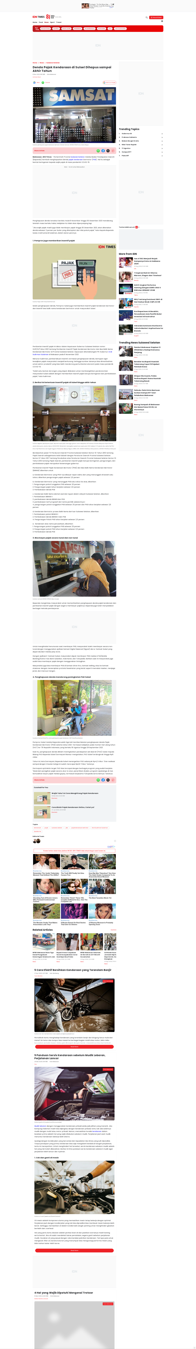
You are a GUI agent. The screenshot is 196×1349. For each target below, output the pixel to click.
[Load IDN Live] (141, 239)
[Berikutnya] (116, 942)
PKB (94, 159)
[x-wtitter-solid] (108, 150)
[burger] (162, 21)
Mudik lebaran (40, 1126)
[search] (146, 17)
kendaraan (78, 159)
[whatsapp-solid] (98, 150)
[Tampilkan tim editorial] (115, 841)
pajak (71, 159)
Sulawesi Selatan (78, 157)
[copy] (113, 150)
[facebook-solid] (103, 150)
